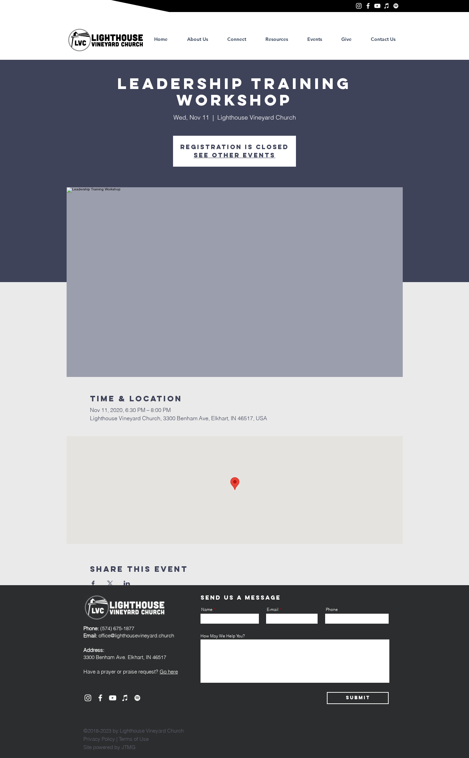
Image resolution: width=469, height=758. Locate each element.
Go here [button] (169, 671)
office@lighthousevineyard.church (136, 635)
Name (207, 609)
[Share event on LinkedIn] (127, 583)
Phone (332, 609)
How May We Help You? (223, 636)
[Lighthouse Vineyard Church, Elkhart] (359, 6)
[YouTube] (377, 6)
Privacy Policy (99, 739)
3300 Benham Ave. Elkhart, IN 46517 (124, 657)
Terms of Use (134, 739)
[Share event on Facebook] (93, 583)
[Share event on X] (110, 583)
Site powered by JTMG (109, 747)
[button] (277, 39)
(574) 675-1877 (108, 628)
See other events (234, 155)
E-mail (272, 609)
